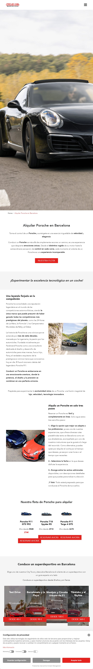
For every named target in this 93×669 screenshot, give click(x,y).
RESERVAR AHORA (29, 540)
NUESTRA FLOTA (46, 260)
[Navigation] (85, 5)
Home (10, 213)
